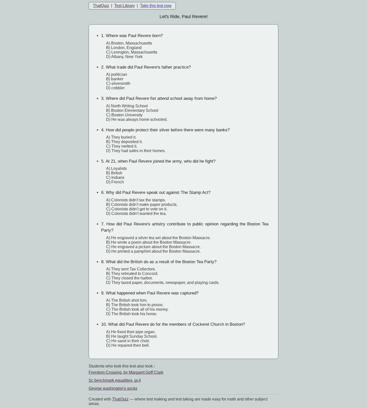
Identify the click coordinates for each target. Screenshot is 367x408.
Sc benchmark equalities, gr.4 (115, 380)
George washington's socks (113, 388)
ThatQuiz (101, 6)
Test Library (124, 6)
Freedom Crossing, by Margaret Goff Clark (126, 372)
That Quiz (120, 399)
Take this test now (156, 6)
